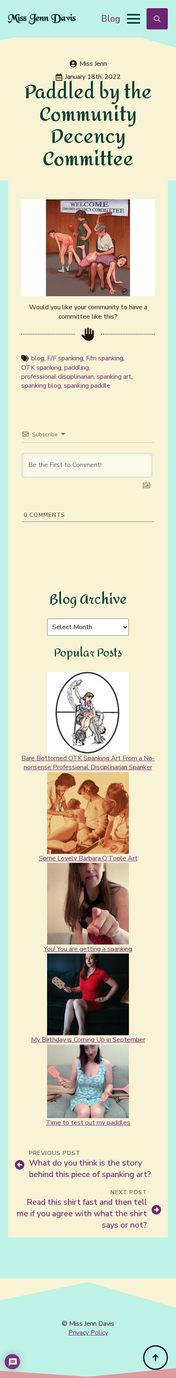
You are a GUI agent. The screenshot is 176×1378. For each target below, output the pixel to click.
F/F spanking (65, 358)
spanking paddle (87, 385)
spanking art (114, 376)
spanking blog (41, 385)
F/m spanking (104, 358)
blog (37, 358)
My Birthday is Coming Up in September (88, 1039)
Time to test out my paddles (88, 1122)
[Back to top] (155, 1357)
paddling (76, 367)
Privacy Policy (88, 1332)
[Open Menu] (133, 18)
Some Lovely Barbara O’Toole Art (88, 858)
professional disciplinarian (57, 376)
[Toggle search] (157, 18)
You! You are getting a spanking (88, 949)
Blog (110, 18)
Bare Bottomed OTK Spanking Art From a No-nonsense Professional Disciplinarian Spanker (88, 763)
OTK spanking (41, 367)
